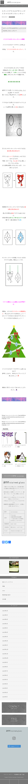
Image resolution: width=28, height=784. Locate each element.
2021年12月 (5, 649)
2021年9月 (5, 662)
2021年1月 (5, 697)
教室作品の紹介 (6, 595)
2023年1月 (5, 628)
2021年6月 (5, 675)
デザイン (12, 17)
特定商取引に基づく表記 (19, 774)
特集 (3, 586)
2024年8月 (5, 619)
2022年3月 (5, 636)
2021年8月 (5, 666)
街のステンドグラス (7, 582)
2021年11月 (5, 654)
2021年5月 (5, 679)
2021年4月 (5, 684)
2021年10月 (5, 658)
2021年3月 (5, 688)
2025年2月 (5, 611)
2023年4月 (5, 623)
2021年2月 (5, 692)
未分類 (4, 599)
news (3, 590)
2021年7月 (5, 671)
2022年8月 (5, 632)
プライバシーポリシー (8, 774)
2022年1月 (5, 645)
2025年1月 (5, 615)
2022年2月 (5, 641)
